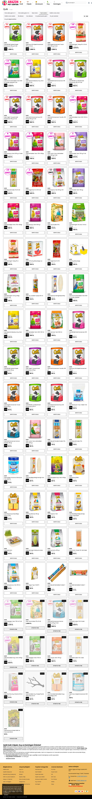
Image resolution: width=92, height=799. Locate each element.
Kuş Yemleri (38, 781)
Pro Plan (53, 769)
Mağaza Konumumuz (24, 784)
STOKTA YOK (13, 629)
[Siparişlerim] (89, 3)
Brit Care (53, 777)
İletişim (21, 774)
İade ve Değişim (7, 781)
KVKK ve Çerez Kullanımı (9, 777)
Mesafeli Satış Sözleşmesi (9, 774)
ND (52, 774)
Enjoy (52, 784)
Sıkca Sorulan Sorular (24, 779)
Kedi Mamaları (38, 769)
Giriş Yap (21, 772)
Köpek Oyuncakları (40, 777)
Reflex (52, 781)
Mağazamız (22, 781)
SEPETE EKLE (13, 54)
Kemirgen (37, 784)
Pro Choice (54, 779)
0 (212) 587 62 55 (82, 776)
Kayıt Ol (21, 769)
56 (69, 778)
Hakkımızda (6, 769)
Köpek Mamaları (39, 774)
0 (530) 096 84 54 (81, 780)
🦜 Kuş (48, 3)
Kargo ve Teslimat (7, 779)
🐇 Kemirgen (57, 3)
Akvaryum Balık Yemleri (41, 779)
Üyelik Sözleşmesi (7, 772)
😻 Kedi (21, 3)
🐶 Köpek (29, 3)
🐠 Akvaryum (39, 3)
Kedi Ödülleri (38, 772)
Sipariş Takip (22, 777)
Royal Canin (54, 772)
